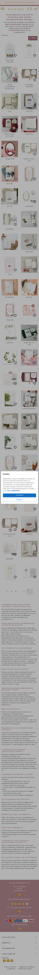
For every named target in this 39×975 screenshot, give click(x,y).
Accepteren (19, 495)
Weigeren (19, 500)
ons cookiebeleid (13, 491)
